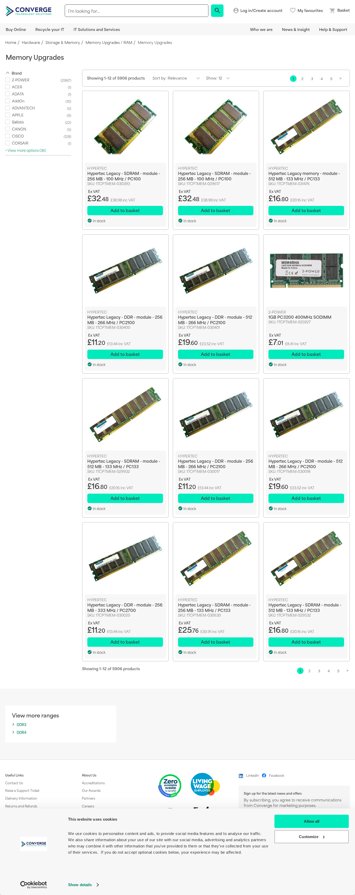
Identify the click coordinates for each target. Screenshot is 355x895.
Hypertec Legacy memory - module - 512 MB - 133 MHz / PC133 (304, 175)
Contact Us (14, 782)
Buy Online (16, 29)
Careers (88, 805)
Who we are (261, 29)
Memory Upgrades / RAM (109, 42)
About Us (89, 775)
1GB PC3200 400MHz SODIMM (299, 316)
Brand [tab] (17, 73)
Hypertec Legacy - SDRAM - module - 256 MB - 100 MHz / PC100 (123, 175)
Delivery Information (21, 798)
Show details (80, 885)
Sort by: (160, 78)
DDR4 (22, 732)
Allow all (311, 821)
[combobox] (136, 10)
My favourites (310, 10)
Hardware (31, 42)
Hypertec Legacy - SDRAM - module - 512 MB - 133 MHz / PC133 (123, 463)
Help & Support (333, 29)
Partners (88, 798)
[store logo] (29, 10)
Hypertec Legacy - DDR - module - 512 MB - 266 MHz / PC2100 (215, 319)
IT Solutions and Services (97, 29)
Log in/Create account (261, 10)
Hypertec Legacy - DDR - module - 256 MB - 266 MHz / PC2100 (124, 319)
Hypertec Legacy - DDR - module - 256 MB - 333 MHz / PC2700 (124, 607)
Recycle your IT (49, 29)
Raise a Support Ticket (22, 790)
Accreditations (93, 782)
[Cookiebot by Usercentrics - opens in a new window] (33, 885)
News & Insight (296, 29)
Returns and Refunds (21, 805)
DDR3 (21, 724)
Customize (308, 836)
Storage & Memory (62, 42)
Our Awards (91, 790)
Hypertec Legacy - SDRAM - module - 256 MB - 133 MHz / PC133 (214, 607)
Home (10, 42)
